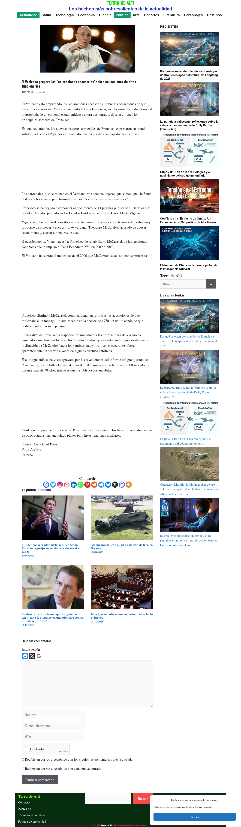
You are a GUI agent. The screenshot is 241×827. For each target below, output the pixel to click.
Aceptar (194, 817)
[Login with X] (32, 656)
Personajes (193, 15)
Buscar (143, 798)
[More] (129, 485)
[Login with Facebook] (25, 656)
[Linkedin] (74, 485)
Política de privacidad (32, 821)
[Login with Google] (39, 656)
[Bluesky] (108, 485)
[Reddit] (94, 485)
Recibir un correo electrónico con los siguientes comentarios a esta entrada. (79, 759)
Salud (46, 15)
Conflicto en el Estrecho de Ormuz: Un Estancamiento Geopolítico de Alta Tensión (189, 220)
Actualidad (28, 15)
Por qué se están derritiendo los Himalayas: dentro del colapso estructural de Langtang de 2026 (189, 75)
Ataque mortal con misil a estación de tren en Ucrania (122, 546)
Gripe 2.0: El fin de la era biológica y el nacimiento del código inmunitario (185, 174)
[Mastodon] (122, 485)
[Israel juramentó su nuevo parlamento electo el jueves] (122, 606)
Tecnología (64, 15)
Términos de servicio (31, 815)
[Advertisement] (87, 165)
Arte (136, 15)
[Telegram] (101, 485)
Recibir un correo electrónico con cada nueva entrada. (63, 768)
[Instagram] (60, 485)
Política (122, 15)
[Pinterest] (87, 485)
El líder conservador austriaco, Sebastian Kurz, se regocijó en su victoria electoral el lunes (51, 548)
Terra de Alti (107, 825)
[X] (115, 485)
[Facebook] (46, 485)
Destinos (214, 15)
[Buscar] (211, 284)
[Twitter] (53, 485)
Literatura (171, 15)
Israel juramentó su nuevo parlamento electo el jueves (122, 615)
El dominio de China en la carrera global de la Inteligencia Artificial (188, 267)
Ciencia (105, 15)
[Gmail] (67, 485)
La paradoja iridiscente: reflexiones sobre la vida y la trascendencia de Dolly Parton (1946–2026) (189, 125)
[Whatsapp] (80, 485)
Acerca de (24, 808)
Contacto (24, 802)
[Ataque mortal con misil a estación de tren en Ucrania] (122, 537)
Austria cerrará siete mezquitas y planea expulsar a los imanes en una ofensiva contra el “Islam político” (52, 617)
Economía (86, 15)
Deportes (151, 15)
